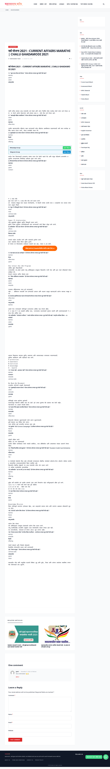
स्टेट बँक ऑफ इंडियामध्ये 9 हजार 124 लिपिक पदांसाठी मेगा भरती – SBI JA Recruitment (91, 47)
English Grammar (86, 130)
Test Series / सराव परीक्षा (86, 4)
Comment (11, 695)
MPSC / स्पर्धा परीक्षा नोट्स (72, 4)
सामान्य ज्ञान (83, 164)
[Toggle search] (103, 4)
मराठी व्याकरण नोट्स (85, 126)
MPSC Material (85, 90)
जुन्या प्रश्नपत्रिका (85, 135)
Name (10, 714)
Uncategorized (15, 10)
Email (10, 722)
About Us (7, 760)
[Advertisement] (40, 29)
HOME (7, 10)
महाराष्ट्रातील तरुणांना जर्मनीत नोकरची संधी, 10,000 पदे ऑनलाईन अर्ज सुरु (55, 646)
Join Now (67, 148)
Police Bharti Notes (87, 187)
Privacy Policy (39, 760)
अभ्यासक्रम (61, 4)
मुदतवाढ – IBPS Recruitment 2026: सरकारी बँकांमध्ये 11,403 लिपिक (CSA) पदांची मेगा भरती (91, 40)
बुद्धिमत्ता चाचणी (84, 143)
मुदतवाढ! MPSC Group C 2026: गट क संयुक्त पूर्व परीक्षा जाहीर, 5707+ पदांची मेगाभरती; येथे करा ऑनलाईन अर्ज (91, 65)
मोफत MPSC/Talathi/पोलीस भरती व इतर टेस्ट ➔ (39, 248)
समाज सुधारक (84, 160)
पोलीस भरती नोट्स (53, 4)
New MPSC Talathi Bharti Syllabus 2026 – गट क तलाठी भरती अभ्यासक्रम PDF (91, 53)
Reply (17, 677)
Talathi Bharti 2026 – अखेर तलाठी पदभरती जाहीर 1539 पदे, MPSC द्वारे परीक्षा (91, 59)
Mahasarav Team (15, 58)
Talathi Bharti (85, 95)
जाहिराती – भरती (43, 4)
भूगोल (82, 156)
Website (10, 730)
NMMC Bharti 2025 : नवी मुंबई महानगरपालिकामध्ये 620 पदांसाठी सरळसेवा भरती (22, 646)
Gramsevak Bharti (86, 86)
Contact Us (30, 760)
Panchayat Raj (85, 147)
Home (35, 4)
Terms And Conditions (18, 760)
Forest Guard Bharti (87, 82)
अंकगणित (83, 139)
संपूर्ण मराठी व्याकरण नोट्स (86, 179)
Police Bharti (85, 99)
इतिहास (82, 151)
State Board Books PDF (88, 183)
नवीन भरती (83, 113)
